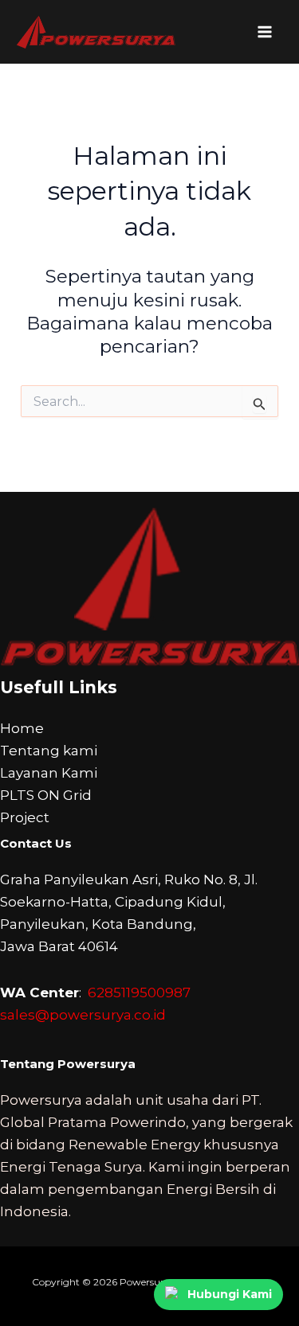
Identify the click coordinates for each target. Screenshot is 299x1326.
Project (24, 817)
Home (22, 728)
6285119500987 (139, 992)
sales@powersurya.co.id (83, 1015)
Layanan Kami (48, 773)
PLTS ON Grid (46, 795)
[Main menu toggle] (265, 32)
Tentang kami (48, 751)
